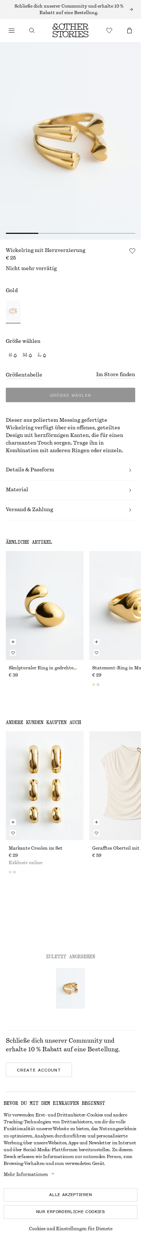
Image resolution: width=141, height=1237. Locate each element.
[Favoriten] (109, 30)
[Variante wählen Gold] (13, 311)
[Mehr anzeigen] (70, 9)
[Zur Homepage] (70, 30)
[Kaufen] (11, 30)
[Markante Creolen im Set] (45, 785)
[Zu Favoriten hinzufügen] (132, 251)
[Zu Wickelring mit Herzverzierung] (70, 988)
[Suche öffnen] (32, 30)
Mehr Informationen (26, 1174)
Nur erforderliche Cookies (70, 1211)
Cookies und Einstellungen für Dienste (70, 1229)
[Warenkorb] (129, 30)
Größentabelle (24, 375)
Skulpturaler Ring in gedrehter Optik (45, 668)
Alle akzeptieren (70, 1194)
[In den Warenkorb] (13, 642)
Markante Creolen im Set (36, 848)
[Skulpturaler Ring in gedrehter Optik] (45, 605)
